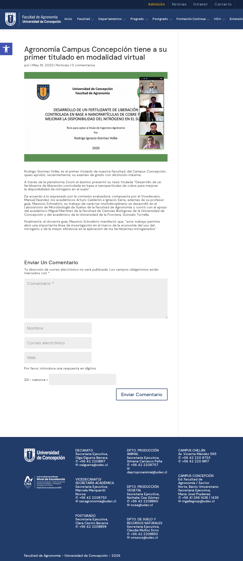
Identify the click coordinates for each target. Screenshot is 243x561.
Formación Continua (191, 19)
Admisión (156, 4)
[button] (6, 49)
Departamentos (110, 19)
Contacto (223, 4)
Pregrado (137, 19)
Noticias (179, 4)
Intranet (200, 4)
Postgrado (160, 19)
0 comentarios (83, 65)
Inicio (68, 19)
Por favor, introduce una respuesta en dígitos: (60, 368)
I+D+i (217, 19)
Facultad (83, 19)
